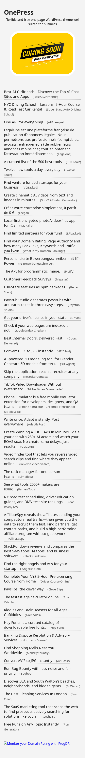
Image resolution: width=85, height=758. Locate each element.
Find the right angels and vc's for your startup (35, 566)
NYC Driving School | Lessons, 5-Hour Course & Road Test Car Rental (42, 109)
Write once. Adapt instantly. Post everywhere (31, 421)
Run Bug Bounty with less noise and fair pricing (37, 671)
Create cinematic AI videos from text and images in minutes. (40, 197)
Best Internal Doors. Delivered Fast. (40, 340)
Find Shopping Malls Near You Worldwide (29, 650)
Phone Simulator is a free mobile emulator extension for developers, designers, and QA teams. (41, 404)
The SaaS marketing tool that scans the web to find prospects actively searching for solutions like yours (41, 711)
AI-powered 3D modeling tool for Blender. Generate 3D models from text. (39, 361)
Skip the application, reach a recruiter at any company (41, 374)
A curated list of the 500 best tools (42, 161)
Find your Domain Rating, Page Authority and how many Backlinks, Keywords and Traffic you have (42, 246)
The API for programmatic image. (39, 271)
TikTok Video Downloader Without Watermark (33, 386)
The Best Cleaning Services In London (40, 696)
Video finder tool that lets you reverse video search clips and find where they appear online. (40, 459)
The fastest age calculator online (36, 599)
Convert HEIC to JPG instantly (37, 351)
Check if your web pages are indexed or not (37, 328)
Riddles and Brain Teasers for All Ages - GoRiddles (37, 612)
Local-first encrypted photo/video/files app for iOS (40, 223)
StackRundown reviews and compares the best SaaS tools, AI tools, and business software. (39, 551)
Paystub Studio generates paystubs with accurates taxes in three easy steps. (42, 304)
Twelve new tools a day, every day (39, 172)
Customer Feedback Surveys (36, 279)
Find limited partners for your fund (42, 233)
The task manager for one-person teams (32, 474)
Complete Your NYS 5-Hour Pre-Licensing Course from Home (38, 579)
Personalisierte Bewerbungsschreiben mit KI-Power (42, 261)
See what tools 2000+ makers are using (31, 486)
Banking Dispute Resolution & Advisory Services (37, 637)
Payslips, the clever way (33, 589)
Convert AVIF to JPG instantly (37, 660)
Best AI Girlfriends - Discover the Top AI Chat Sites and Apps (41, 94)
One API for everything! (34, 122)
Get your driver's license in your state (42, 317)
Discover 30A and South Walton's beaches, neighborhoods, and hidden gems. (42, 683)
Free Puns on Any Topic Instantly (36, 726)
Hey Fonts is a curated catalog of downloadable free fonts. (34, 625)
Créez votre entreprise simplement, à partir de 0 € (40, 210)
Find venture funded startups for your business (35, 185)
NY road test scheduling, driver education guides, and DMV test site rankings (39, 502)
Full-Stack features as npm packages (41, 289)
